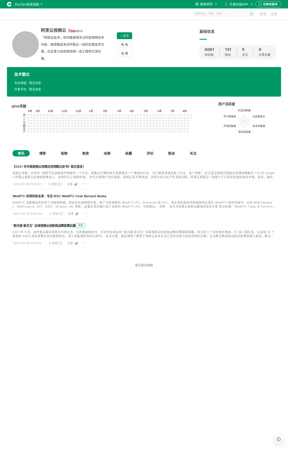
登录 (263, 14)
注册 (273, 14)
